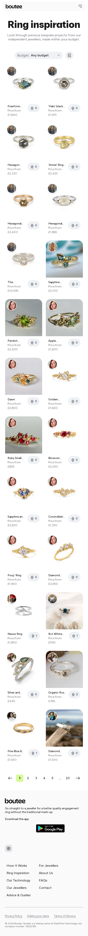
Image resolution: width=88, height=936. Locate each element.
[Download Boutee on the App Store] (19, 828)
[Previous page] (10, 778)
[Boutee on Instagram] (8, 848)
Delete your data (38, 916)
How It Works (17, 866)
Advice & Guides (19, 895)
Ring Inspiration (18, 873)
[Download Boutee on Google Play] (50, 828)
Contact (45, 888)
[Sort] (69, 55)
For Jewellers (48, 866)
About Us (46, 873)
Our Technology (18, 880)
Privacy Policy (13, 916)
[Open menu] (80, 6)
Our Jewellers (17, 888)
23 (68, 778)
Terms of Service (65, 916)
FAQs (43, 880)
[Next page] (78, 778)
